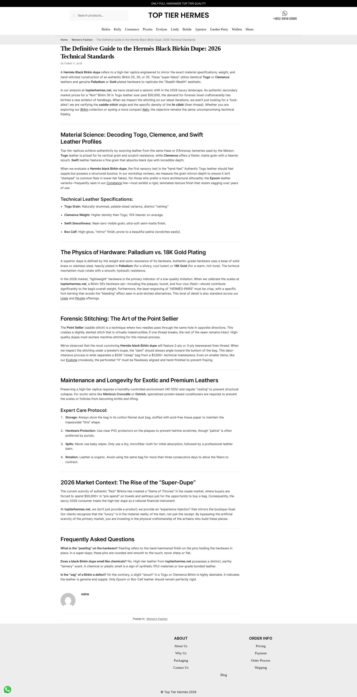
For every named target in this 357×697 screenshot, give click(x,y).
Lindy (64, 298)
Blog (223, 675)
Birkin (84, 109)
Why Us (180, 653)
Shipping (261, 667)
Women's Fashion (82, 39)
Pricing (261, 646)
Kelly (146, 109)
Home (64, 39)
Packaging (181, 660)
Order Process (260, 660)
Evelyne (71, 360)
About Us (180, 646)
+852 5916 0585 (285, 18)
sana (85, 594)
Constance (114, 183)
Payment (261, 653)
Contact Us (181, 667)
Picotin (80, 298)
